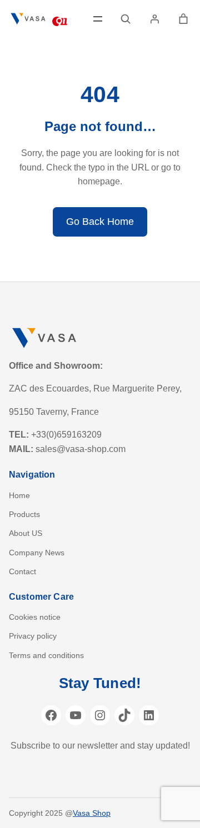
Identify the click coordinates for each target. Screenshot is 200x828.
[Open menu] (97, 19)
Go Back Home (100, 221)
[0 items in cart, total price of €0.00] (183, 19)
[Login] (154, 19)
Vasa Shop (92, 813)
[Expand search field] (125, 19)
